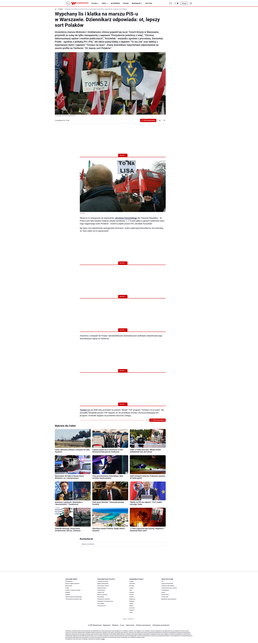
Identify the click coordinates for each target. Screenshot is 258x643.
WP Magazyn (69, 581)
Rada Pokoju (68, 585)
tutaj (103, 639)
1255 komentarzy (149, 120)
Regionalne (136, 3)
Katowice (131, 608)
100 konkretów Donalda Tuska (73, 599)
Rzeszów (131, 610)
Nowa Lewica (165, 594)
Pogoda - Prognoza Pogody (72, 590)
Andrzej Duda (101, 590)
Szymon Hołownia (102, 594)
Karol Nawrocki (101, 605)
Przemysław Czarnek (103, 585)
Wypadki (67, 592)
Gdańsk (131, 597)
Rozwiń (122, 155)
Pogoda (126, 3)
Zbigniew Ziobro (101, 588)
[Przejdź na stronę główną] (68, 5)
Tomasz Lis (85, 410)
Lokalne (131, 581)
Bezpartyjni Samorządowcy (168, 599)
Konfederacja (165, 590)
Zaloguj (184, 3)
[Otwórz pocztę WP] (170, 3)
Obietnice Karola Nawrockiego (73, 597)
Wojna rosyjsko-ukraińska (72, 583)
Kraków (131, 588)
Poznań (131, 594)
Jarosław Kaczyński (102, 581)
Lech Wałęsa (100, 603)
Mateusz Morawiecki (102, 583)
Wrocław (131, 585)
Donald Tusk (100, 592)
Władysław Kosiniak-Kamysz (105, 601)
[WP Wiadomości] (81, 3)
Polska (94, 3)
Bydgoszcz (132, 599)
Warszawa (132, 583)
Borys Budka (100, 597)
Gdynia (131, 603)
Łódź (130, 590)
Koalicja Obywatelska (167, 583)
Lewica (163, 592)
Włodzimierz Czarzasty (103, 599)
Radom (131, 605)
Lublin (131, 612)
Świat (104, 3)
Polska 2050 (164, 597)
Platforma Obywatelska (167, 585)
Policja (67, 588)
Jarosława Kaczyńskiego (126, 218)
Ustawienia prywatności (161, 625)
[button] (176, 3)
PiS (162, 581)
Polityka (148, 3)
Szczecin (131, 592)
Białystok (131, 601)
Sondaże (67, 594)
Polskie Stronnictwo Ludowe (169, 588)
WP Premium (115, 3)
